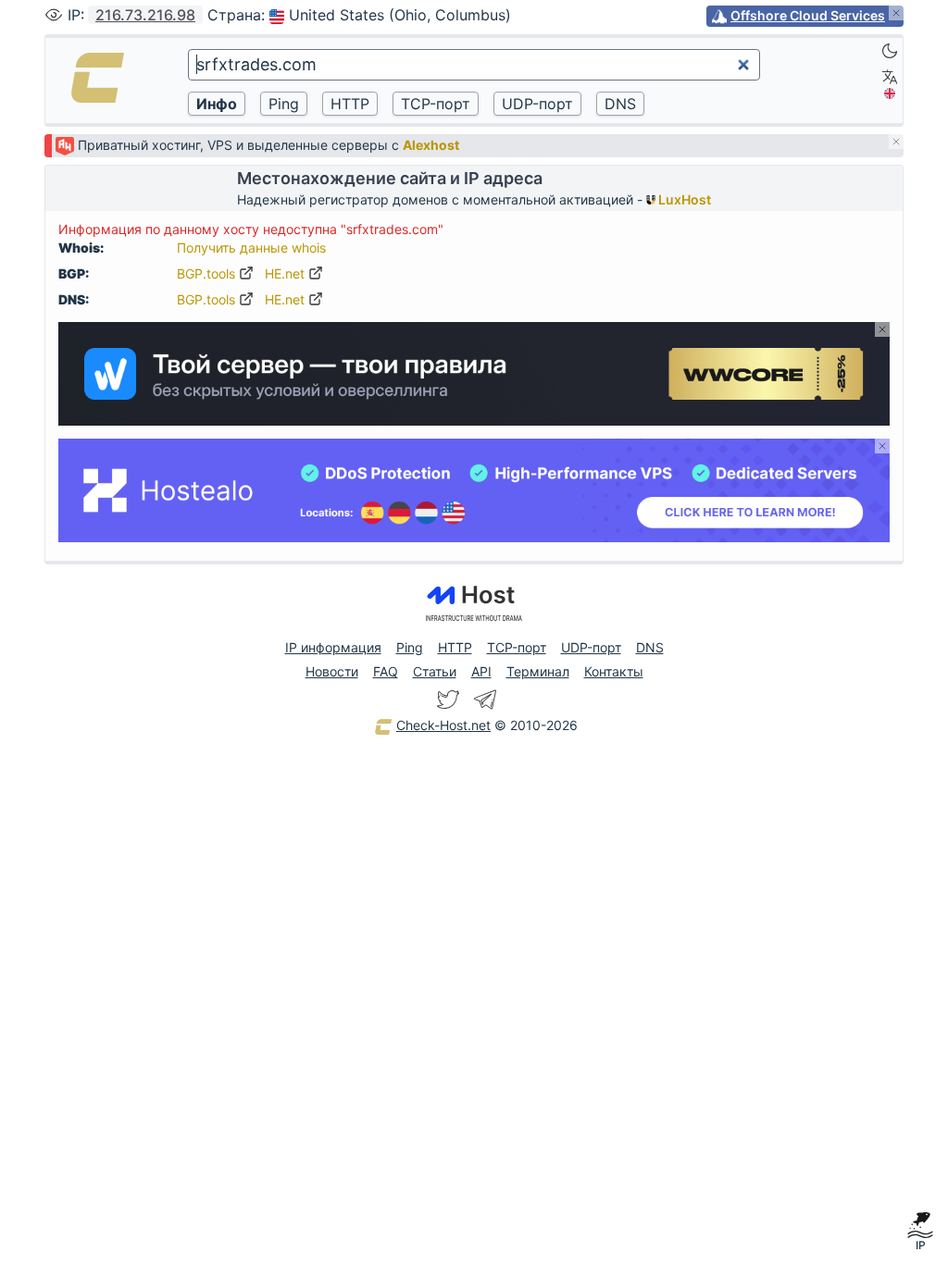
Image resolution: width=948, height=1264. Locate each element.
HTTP (455, 647)
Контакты (613, 671)
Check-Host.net (443, 725)
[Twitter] (448, 699)
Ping (409, 647)
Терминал (537, 671)
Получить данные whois (251, 247)
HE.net (286, 273)
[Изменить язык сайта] (889, 77)
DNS (650, 647)
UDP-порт (591, 647)
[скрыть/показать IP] (53, 15)
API (481, 671)
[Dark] (889, 51)
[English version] (889, 93)
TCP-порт (516, 647)
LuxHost (683, 199)
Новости (332, 671)
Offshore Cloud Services (807, 15)
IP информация (333, 647)
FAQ (385, 671)
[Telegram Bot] (485, 699)
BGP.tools (208, 273)
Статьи (434, 671)
